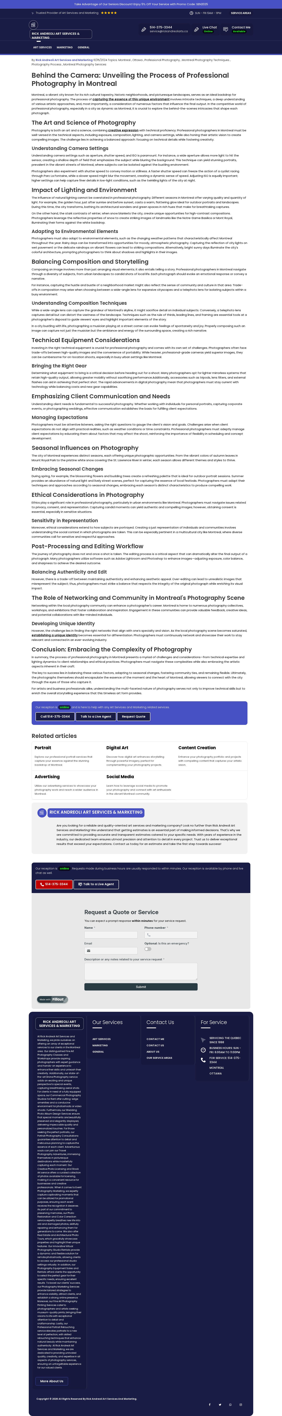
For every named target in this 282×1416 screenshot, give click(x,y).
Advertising (47, 777)
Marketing (65, 47)
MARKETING (100, 1045)
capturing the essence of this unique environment (131, 99)
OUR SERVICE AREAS (159, 1058)
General (84, 47)
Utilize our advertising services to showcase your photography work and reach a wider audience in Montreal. (66, 790)
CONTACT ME (155, 1039)
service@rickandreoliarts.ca (169, 31)
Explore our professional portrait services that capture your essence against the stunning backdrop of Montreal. (63, 761)
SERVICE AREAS (241, 13)
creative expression (123, 130)
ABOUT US (153, 1052)
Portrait (43, 748)
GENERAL (98, 1052)
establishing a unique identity (55, 635)
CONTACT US (155, 1045)
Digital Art (117, 748)
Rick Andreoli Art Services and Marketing (64, 60)
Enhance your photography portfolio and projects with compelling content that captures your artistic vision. (210, 761)
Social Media (120, 777)
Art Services (42, 47)
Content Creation (197, 748)
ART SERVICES (101, 1039)
